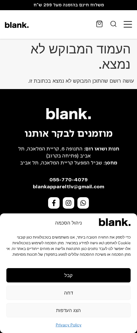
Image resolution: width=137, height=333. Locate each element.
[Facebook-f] (54, 203)
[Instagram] (68, 203)
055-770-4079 (68, 180)
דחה (68, 293)
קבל (68, 275)
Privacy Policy (69, 325)
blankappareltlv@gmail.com (68, 187)
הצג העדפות (68, 310)
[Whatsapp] (83, 203)
